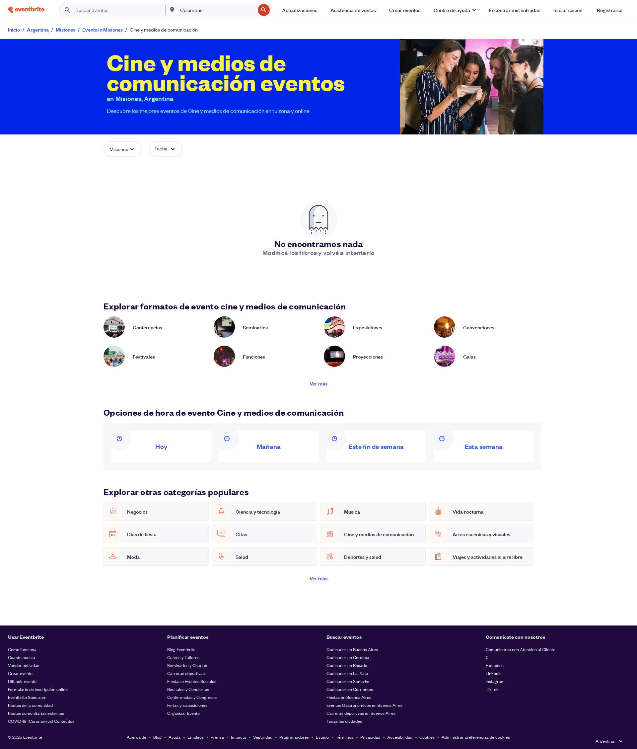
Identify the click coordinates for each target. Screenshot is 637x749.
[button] (454, 10)
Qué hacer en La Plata (347, 673)
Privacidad (370, 737)
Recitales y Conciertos (188, 689)
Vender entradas (23, 665)
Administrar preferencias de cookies (476, 737)
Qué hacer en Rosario (346, 665)
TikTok (492, 689)
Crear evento (20, 673)
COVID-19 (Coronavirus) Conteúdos (41, 721)
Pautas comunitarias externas (36, 713)
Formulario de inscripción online (38, 689)
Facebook (495, 665)
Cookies (427, 737)
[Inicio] (26, 10)
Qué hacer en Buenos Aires (352, 649)
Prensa (217, 737)
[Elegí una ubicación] (172, 10)
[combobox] (217, 10)
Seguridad (262, 737)
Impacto (238, 737)
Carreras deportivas (186, 673)
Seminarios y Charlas (187, 665)
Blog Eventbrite (181, 649)
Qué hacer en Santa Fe (347, 681)
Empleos (195, 737)
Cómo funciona (22, 649)
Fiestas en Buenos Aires (348, 697)
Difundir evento (22, 681)
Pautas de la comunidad (30, 705)
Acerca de (136, 737)
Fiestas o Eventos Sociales (191, 681)
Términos (344, 737)
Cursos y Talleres (183, 657)
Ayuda (174, 737)
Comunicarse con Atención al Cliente (520, 649)
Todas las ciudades (344, 721)
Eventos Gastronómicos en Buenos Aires (364, 705)
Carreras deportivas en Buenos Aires (360, 713)
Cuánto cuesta (21, 657)
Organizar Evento (183, 713)
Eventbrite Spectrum (27, 697)
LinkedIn (494, 673)
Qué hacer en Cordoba (347, 657)
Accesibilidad (399, 737)
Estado (322, 737)
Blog (157, 737)
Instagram (495, 681)
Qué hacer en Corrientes (349, 689)
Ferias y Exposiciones (187, 705)
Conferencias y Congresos (192, 697)
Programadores (294, 737)
